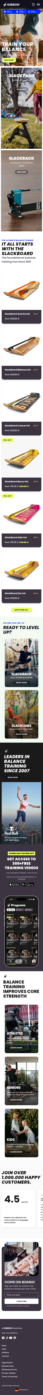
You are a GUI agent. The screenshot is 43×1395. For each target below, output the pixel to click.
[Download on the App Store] (14, 884)
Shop (4, 1345)
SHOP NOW (9, 60)
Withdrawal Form (9, 1369)
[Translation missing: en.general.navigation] (38, 5)
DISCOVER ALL (21, 610)
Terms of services (10, 1376)
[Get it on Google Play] (27, 884)
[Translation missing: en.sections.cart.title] (33, 5)
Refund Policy (8, 1366)
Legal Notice (7, 1362)
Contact (5, 1356)
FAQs (4, 1349)
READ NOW (13, 777)
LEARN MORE (16, 1047)
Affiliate (5, 1352)
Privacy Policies (9, 1373)
